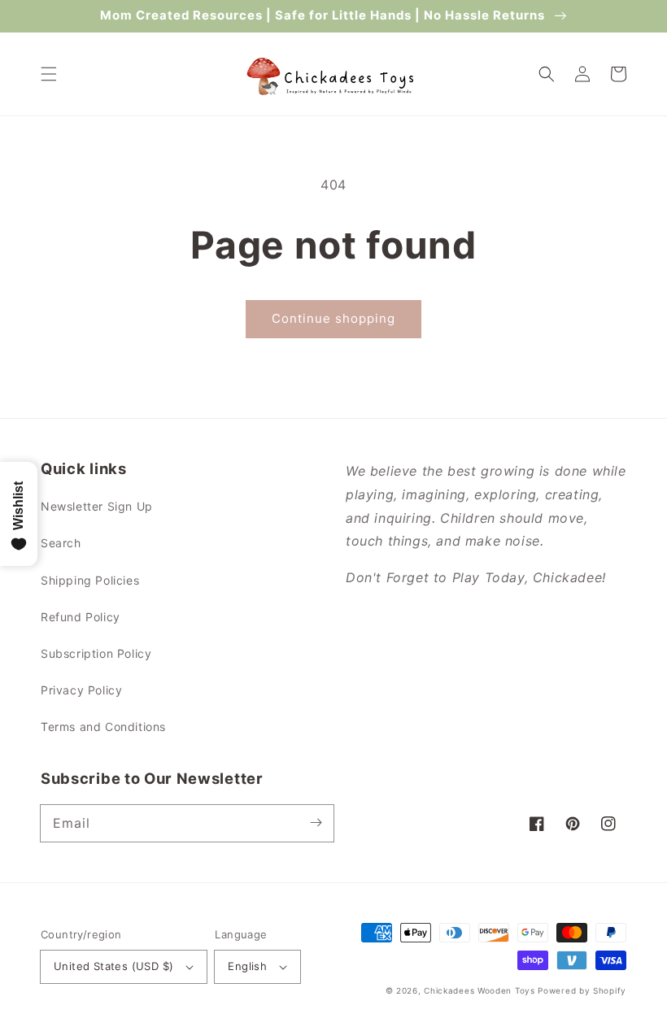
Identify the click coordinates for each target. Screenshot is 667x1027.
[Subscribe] (316, 823)
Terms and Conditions (103, 726)
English (247, 966)
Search (61, 543)
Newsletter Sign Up (97, 506)
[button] (49, 74)
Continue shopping (333, 318)
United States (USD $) (113, 966)
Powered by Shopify (582, 990)
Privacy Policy (81, 690)
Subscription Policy (96, 653)
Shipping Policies (90, 580)
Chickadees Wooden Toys (479, 990)
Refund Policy (80, 617)
